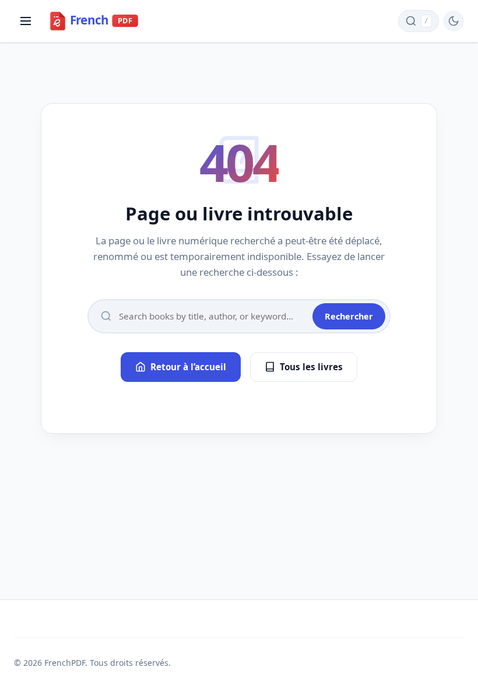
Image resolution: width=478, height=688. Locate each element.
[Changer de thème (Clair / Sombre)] (453, 20)
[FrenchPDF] (102, 21)
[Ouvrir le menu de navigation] (25, 21)
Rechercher (349, 316)
